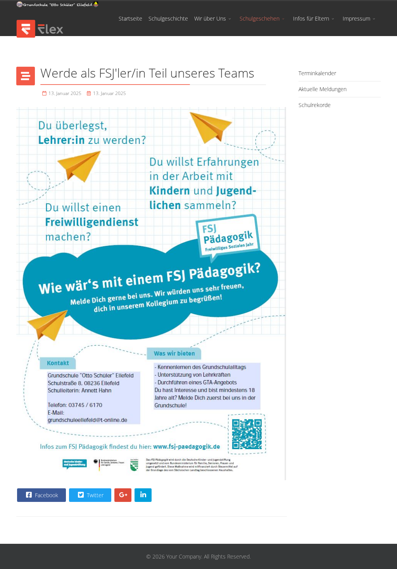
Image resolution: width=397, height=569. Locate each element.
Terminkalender (317, 73)
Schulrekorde (315, 105)
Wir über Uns (210, 18)
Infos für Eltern (311, 18)
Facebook (45, 495)
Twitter (94, 495)
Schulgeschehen (260, 18)
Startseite (130, 18)
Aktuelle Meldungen (323, 89)
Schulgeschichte (168, 18)
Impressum (356, 18)
